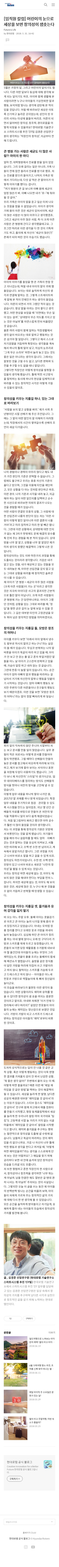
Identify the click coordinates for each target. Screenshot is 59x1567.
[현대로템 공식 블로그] (9, 4)
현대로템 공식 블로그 (19, 1462)
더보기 (52, 1332)
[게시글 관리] (18, 1318)
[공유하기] (14, 1318)
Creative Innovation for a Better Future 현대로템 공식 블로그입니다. (22, 1469)
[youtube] (33, 1547)
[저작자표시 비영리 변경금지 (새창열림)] (39, 1318)
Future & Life (10, 29)
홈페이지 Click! (29, 1532)
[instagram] (26, 1547)
